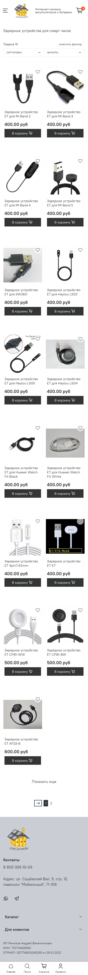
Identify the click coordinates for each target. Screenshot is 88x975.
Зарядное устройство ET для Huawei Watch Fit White (64, 472)
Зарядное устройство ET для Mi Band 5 (64, 203)
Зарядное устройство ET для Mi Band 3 (64, 114)
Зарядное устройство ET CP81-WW (21, 652)
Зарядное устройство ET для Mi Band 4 (21, 203)
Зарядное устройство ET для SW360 (21, 292)
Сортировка (14, 52)
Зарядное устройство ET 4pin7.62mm (21, 563)
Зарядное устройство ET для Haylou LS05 (21, 381)
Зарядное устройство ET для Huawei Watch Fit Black (21, 472)
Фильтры (52, 52)
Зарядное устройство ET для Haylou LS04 (64, 381)
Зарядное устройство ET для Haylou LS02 (64, 292)
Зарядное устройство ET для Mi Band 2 (21, 114)
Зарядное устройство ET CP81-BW (64, 652)
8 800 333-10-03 (17, 867)
